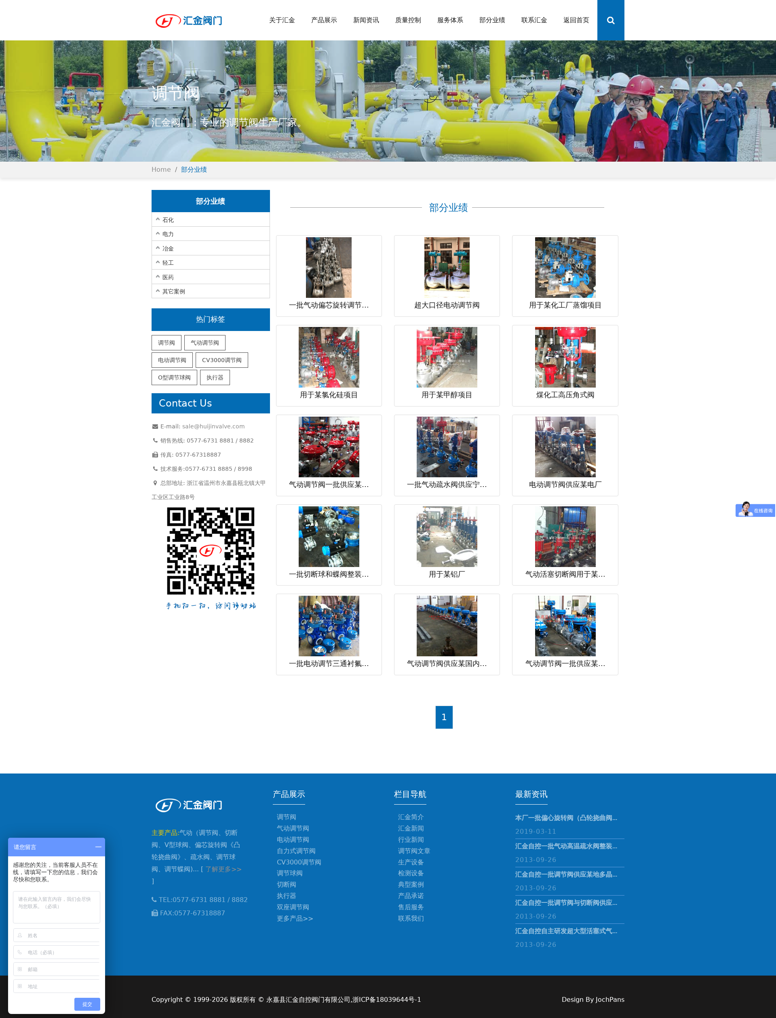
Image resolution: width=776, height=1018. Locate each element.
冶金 (168, 248)
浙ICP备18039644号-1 (386, 999)
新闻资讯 (366, 20)
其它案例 (173, 291)
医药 (168, 277)
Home (161, 169)
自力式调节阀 (296, 851)
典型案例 (411, 884)
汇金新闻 (411, 828)
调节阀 (166, 342)
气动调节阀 (205, 342)
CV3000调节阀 (222, 360)
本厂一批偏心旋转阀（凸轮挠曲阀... (566, 817)
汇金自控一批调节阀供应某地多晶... (566, 874)
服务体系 (450, 20)
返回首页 (576, 20)
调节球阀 (290, 873)
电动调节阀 (172, 360)
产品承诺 (411, 896)
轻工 (168, 262)
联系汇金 (534, 20)
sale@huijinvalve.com (213, 426)
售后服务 (411, 907)
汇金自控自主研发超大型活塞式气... (566, 930)
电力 (168, 234)
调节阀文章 (414, 851)
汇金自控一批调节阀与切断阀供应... (566, 902)
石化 (168, 220)
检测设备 (411, 873)
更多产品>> (295, 918)
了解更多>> (223, 869)
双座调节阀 (293, 907)
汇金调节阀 (188, 20)
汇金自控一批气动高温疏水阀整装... (566, 846)
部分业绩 (492, 20)
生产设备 (411, 862)
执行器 (215, 377)
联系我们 (411, 918)
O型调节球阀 (174, 377)
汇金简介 (411, 817)
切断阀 (286, 884)
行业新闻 (411, 839)
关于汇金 (282, 20)
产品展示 (324, 20)
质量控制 (408, 20)
